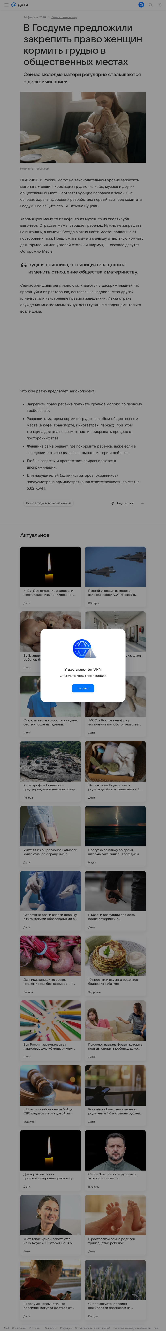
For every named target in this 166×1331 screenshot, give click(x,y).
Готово (83, 688)
